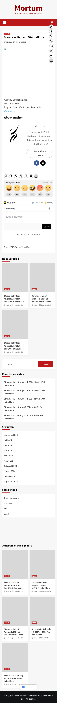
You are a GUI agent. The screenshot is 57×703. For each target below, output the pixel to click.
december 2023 (11, 476)
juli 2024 (8, 440)
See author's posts (39, 153)
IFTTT (11, 247)
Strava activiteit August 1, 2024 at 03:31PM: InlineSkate (41, 298)
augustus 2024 (11, 435)
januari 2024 (10, 471)
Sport (7, 34)
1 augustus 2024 (18, 305)
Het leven (8, 503)
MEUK (7, 508)
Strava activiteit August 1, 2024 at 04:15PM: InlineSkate (14, 298)
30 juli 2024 (44, 638)
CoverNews (47, 695)
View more (9, 111)
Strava (17, 247)
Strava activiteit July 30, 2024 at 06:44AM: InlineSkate (23, 417)
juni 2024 (8, 445)
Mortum (28, 8)
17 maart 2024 (20, 42)
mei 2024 (8, 450)
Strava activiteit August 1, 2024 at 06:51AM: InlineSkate (14, 345)
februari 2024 (10, 466)
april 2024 (8, 455)
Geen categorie (11, 498)
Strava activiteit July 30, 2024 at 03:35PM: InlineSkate (23, 408)
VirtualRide (25, 247)
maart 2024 (9, 461)
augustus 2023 (11, 481)
